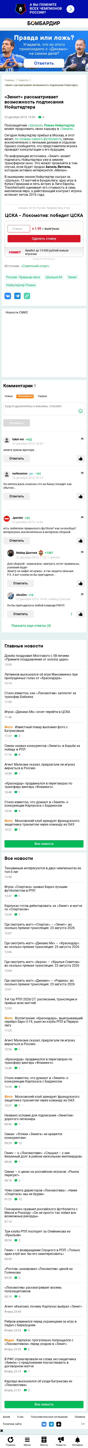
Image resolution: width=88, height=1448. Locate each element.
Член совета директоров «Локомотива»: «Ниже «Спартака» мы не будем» (41, 1192)
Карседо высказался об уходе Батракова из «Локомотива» (38, 1383)
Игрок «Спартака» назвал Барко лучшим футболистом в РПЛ (36, 888)
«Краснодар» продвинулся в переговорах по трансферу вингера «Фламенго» (38, 785)
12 (20, 1143)
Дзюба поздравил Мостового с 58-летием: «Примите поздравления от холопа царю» (37, 657)
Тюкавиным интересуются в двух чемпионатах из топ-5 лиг (43, 870)
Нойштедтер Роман (21, 285)
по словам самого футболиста (38, 139)
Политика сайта (12, 1424)
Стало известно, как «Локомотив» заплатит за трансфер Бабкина (40, 694)
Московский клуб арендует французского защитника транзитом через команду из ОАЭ (42, 822)
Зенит (72, 277)
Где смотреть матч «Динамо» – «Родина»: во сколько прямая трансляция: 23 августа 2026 (40, 982)
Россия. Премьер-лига (23, 277)
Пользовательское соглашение (49, 1416)
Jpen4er (17, 517)
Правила (80, 1416)
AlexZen (21, 594)
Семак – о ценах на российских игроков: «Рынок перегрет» (42, 1173)
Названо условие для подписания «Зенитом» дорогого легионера (39, 1117)
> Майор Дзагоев (58, 599)
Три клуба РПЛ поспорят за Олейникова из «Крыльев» (37, 1233)
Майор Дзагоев (26, 552)
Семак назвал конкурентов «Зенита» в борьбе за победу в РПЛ (42, 747)
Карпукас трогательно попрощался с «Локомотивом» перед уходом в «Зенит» (39, 1342)
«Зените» (66, 129)
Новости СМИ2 (17, 312)
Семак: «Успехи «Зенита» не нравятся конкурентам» (33, 1135)
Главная (9, 80)
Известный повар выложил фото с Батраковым (36, 728)
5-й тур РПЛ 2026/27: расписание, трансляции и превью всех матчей (41, 1001)
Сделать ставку (44, 238)
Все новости (44, 844)
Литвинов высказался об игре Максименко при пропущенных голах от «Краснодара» (41, 676)
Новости (23, 80)
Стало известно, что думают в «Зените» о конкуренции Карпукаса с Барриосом (36, 803)
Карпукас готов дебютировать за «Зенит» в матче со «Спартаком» (43, 907)
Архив (6, 1416)
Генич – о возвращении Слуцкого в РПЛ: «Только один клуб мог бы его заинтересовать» (42, 1251)
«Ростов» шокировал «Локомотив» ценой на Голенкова (39, 1270)
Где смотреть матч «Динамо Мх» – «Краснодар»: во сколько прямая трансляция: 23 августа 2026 (42, 945)
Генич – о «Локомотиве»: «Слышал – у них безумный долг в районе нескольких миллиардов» (43, 1154)
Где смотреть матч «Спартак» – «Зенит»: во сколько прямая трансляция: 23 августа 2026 (40, 926)
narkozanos (19, 473)
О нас (20, 1416)
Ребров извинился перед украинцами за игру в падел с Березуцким (41, 1323)
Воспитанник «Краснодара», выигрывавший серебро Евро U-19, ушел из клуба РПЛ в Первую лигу (44, 1021)
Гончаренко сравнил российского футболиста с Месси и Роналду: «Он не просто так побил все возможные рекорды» (41, 1212)
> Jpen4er (53, 557)
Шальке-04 (54, 277)
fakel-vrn (18, 439)
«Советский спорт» (35, 266)
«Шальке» (35, 125)
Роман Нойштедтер (59, 125)
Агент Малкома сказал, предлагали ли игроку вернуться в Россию (40, 766)
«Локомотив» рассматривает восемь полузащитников (33, 1289)
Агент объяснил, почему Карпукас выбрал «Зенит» (43, 1306)
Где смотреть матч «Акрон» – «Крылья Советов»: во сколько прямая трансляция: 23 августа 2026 (42, 963)
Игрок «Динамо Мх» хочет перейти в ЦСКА (37, 712)
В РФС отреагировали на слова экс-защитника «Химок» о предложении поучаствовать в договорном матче (40, 1362)
